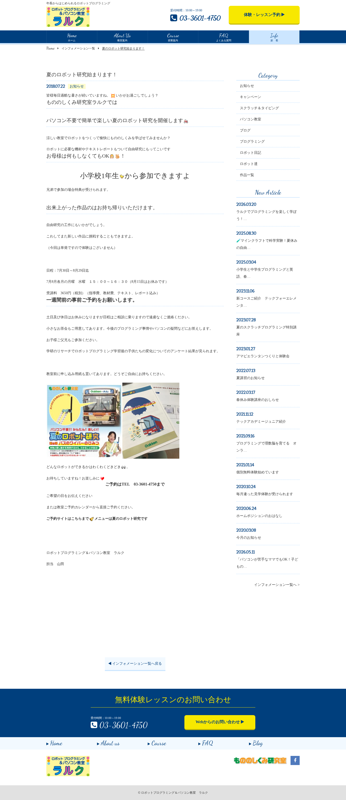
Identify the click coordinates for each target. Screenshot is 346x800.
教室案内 (122, 37)
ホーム (71, 37)
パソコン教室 (250, 119)
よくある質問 (223, 37)
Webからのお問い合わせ (218, 722)
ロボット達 (249, 164)
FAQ (207, 743)
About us (110, 743)
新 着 (274, 37)
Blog (258, 743)
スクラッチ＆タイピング (259, 108)
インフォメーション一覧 (78, 48)
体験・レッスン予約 (262, 14)
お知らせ (247, 86)
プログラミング (252, 141)
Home (50, 48)
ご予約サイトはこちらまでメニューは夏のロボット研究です (97, 518)
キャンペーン (250, 97)
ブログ (245, 130)
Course (158, 743)
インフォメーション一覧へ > (277, 585)
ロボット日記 (250, 153)
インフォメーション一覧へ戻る (136, 663)
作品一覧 (247, 175)
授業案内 (173, 37)
